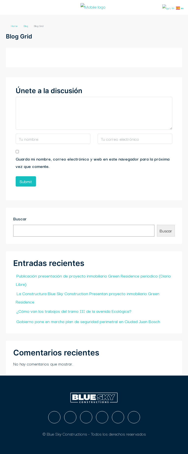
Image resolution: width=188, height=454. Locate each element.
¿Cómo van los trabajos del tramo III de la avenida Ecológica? (73, 311)
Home (14, 26)
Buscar (20, 218)
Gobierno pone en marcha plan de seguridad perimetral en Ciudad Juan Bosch (88, 321)
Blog (26, 26)
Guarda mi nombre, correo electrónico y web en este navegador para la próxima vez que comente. (92, 162)
